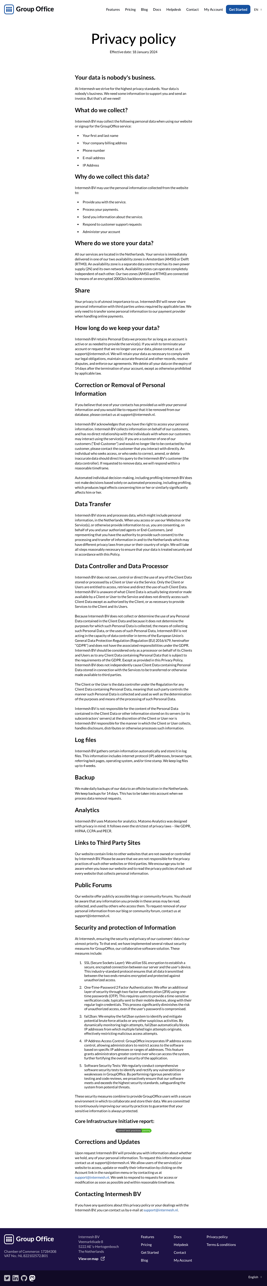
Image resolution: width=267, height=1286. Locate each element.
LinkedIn (16, 1278)
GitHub (24, 1278)
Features (113, 10)
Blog (144, 10)
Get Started (238, 9)
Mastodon (32, 1278)
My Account (213, 10)
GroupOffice (54, 9)
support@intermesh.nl (92, 1177)
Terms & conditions (221, 1244)
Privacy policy (217, 1237)
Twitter (7, 1278)
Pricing (130, 10)
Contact (192, 10)
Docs (157, 10)
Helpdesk (173, 10)
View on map (88, 1258)
